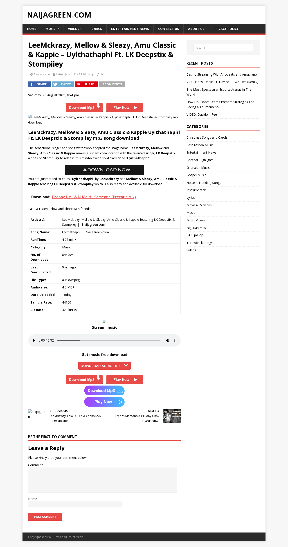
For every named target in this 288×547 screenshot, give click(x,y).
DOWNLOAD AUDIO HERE (101, 365)
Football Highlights (200, 160)
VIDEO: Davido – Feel (202, 114)
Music (51, 29)
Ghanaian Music (198, 167)
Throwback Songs (200, 243)
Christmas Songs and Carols (207, 137)
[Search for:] (223, 48)
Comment (35, 465)
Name (32, 499)
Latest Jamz (64, 74)
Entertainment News (130, 29)
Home (31, 29)
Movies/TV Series (199, 205)
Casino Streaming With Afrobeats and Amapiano (222, 74)
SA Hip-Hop (86, 74)
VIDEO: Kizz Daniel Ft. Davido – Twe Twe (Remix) (222, 82)
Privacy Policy (226, 29)
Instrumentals (197, 190)
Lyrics (97, 29)
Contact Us (168, 29)
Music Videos (196, 220)
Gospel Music (196, 175)
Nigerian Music (197, 227)
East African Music (200, 145)
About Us (196, 29)
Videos (73, 29)
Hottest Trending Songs (204, 182)
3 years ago (42, 74)
